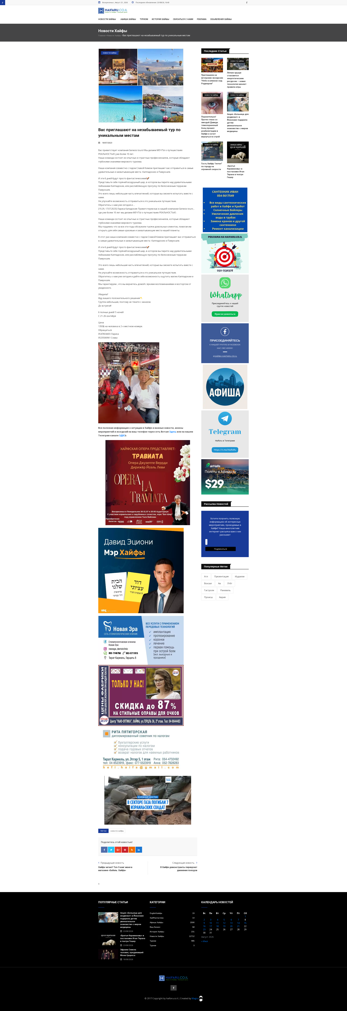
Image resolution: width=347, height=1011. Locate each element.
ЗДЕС (122, 435)
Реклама (201, 19)
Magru (195, 998)
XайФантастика (172, 918)
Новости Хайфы (107, 19)
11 (217, 922)
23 (204, 929)
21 (238, 926)
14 (238, 922)
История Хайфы (160, 19)
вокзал (208, 583)
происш (208, 597)
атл (206, 576)
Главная (102, 35)
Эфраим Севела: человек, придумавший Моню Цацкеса (131, 952)
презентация (221, 576)
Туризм (144, 19)
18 (217, 926)
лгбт (229, 583)
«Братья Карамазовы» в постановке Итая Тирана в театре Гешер (235, 172)
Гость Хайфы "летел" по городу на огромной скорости (211, 166)
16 (204, 926)
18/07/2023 (107, 142)
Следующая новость (183, 862)
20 (231, 926)
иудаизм (239, 576)
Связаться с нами (183, 19)
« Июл (204, 941)
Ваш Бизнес (172, 927)
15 (245, 922)
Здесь (172, 431)
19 (224, 926)
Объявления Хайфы (221, 19)
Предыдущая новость (112, 862)
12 (224, 922)
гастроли (209, 590)
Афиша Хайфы (128, 19)
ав (219, 583)
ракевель (225, 590)
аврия (222, 597)
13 (231, 922)
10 (210, 922)
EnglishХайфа (172, 913)
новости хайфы (117, 831)
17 (210, 926)
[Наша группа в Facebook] (247, 3)
